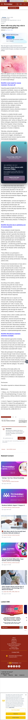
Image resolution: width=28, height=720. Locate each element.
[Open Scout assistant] (21, 4)
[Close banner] (26, 2)
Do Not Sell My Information (14, 644)
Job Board (14, 642)
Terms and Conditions (14, 645)
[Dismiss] (25, 143)
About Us (11, 675)
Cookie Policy (11, 707)
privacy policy (4, 442)
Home (5, 675)
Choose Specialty (12, 7)
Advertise (14, 639)
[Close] (25, 694)
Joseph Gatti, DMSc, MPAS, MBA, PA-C (11, 591)
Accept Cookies (15, 717)
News (16, 675)
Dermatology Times (5, 18)
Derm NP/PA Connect (11, 449)
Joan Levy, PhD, (6, 480)
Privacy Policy (14, 647)
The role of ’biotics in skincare (7, 420)
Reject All (16, 713)
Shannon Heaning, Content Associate (10, 481)
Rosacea (3, 449)
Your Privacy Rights (14, 648)
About (14, 637)
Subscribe (21, 438)
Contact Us (14, 641)
